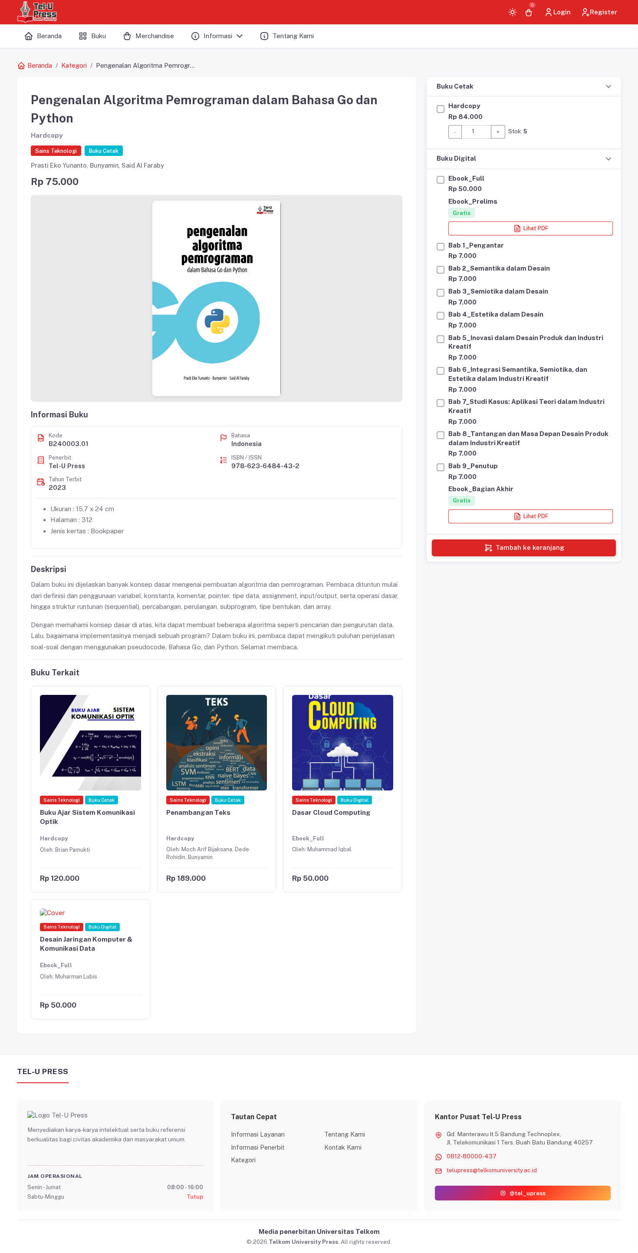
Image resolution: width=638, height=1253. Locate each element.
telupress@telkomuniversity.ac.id (492, 1170)
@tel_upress (528, 1193)
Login (562, 12)
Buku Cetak (455, 86)
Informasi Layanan (258, 1134)
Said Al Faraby (143, 165)
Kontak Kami (343, 1147)
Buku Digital (456, 158)
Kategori (74, 65)
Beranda (39, 65)
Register (603, 12)
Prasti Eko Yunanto (59, 165)
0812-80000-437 (472, 1156)
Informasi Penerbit (258, 1147)
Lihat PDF (535, 228)
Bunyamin (104, 165)
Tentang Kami (344, 1134)
